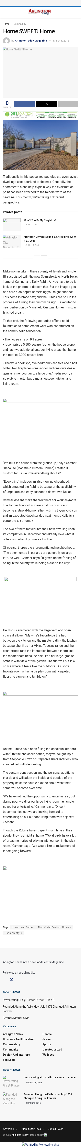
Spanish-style (13, 933)
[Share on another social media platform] (68, 104)
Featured (9, 1059)
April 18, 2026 (32, 245)
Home (6, 24)
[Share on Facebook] (24, 104)
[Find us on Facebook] (4, 980)
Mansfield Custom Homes (54, 927)
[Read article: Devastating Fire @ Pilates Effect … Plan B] (12, 1082)
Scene (46, 1039)
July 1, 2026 (31, 224)
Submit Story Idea (31, 1128)
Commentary (11, 1044)
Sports (46, 1044)
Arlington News (13, 1034)
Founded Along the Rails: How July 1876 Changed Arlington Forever (48, 1096)
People (47, 1034)
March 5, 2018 (61, 40)
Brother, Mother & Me (16, 1017)
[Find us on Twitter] (11, 980)
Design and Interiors (16, 1054)
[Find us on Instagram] (18, 980)
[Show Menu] (40, 3)
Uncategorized (52, 1049)
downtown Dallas (23, 927)
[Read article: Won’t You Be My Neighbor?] (12, 224)
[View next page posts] (44, 258)
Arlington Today (20, 1135)
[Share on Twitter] (46, 104)
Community (20, 24)
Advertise (8, 1128)
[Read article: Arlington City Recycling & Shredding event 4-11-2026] (12, 241)
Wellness (48, 1054)
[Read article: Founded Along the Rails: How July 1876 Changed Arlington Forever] (12, 1098)
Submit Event (55, 1128)
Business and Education (18, 1039)
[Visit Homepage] (40, 12)
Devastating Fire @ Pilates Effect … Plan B (28, 999)
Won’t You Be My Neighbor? (40, 220)
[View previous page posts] (37, 258)
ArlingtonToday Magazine (31, 40)
